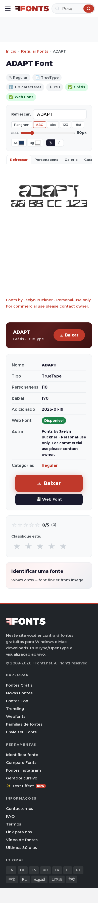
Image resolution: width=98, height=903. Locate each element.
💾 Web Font (49, 499)
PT (78, 870)
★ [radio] (17, 546)
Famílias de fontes (24, 724)
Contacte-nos (19, 808)
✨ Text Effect (25, 785)
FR (57, 870)
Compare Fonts (21, 762)
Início (11, 51)
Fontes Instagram (23, 770)
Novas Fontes (19, 693)
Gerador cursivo (21, 778)
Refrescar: (21, 114)
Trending (15, 708)
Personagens (46, 160)
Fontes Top (17, 700)
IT (67, 870)
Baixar (71, 335)
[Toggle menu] (8, 9)
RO (45, 870)
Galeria (71, 160)
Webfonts (15, 716)
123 (65, 125)
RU (24, 879)
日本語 (57, 879)
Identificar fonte (22, 754)
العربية (39, 879)
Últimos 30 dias (21, 847)
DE (22, 870)
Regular (50, 465)
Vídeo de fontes (22, 839)
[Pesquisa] (88, 9)
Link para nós (19, 832)
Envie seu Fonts (21, 732)
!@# (78, 125)
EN (11, 870)
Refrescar (19, 160)
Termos (13, 824)
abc (53, 125)
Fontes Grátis (19, 685)
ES (34, 870)
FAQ (10, 816)
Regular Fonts (34, 51)
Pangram (21, 125)
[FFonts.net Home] (32, 9)
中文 (12, 879)
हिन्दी (72, 879)
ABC (39, 125)
